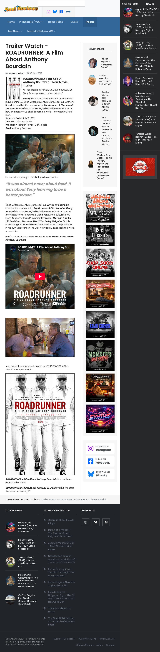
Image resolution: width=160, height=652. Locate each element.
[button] (31, 22)
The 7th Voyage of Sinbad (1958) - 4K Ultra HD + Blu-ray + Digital (146, 121)
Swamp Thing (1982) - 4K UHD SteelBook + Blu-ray (146, 45)
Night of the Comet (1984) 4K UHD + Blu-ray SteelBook (27, 527)
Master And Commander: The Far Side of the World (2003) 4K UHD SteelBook (145, 63)
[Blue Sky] (55, 12)
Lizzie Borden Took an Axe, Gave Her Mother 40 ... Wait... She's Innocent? (61, 559)
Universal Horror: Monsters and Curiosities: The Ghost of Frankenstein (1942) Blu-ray (146, 101)
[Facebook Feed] (61, 12)
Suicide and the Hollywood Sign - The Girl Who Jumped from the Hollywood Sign (61, 596)
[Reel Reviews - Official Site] (21, 8)
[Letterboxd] (68, 12)
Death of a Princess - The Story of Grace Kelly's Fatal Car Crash (60, 533)
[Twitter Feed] (48, 12)
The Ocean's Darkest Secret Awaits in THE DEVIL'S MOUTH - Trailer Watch (107, 131)
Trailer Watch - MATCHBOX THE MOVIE (105, 80)
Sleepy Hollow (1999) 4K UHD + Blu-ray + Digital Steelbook (144, 29)
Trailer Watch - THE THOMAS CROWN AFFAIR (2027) (106, 101)
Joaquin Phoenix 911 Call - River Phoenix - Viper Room (61, 546)
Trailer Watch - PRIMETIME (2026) (106, 63)
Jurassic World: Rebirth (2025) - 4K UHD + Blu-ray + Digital (145, 138)
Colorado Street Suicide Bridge (61, 521)
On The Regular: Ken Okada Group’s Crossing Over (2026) (27, 600)
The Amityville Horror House (59, 610)
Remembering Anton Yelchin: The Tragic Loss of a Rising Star (61, 572)
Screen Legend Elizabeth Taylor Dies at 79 (61, 584)
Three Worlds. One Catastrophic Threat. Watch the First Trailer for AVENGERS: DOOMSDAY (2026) (104, 165)
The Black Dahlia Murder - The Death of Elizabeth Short (61, 621)
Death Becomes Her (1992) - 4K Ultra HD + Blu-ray (145, 81)
